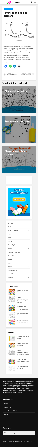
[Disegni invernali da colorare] (19, 159)
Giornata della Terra (14, 252)
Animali (10, 223)
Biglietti (10, 227)
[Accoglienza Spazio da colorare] (11, 315)
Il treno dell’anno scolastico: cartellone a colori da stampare (23, 307)
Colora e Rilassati (13, 230)
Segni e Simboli (12, 270)
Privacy (6, 414)
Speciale (10, 274)
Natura (10, 263)
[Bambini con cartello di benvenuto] (11, 292)
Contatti (6, 403)
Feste (10, 248)
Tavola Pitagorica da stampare (23, 337)
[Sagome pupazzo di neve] (19, 129)
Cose (9, 234)
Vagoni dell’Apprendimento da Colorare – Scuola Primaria (23, 299)
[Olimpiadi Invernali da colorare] (19, 99)
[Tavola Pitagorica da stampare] (11, 338)
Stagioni (10, 277)
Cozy (9, 237)
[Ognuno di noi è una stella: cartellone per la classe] (11, 322)
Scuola (10, 241)
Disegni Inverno (8, 9)
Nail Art (10, 259)
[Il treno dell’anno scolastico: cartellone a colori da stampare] (11, 308)
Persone (10, 266)
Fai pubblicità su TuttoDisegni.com (13, 411)
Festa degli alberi (13, 245)
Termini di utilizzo (9, 418)
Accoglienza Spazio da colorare (22, 314)
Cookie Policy (7, 407)
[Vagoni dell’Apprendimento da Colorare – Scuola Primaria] (11, 299)
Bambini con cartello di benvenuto (23, 291)
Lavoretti (11, 256)
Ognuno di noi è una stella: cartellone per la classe (22, 322)
